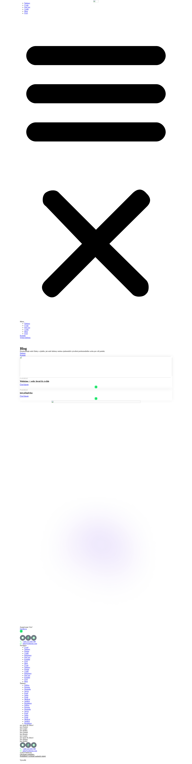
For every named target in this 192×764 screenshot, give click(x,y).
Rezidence (28, 703)
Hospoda (27, 689)
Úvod (26, 647)
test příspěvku (26, 393)
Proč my (27, 7)
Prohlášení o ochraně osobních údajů (33, 756)
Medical (27, 699)
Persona (27, 687)
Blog (26, 11)
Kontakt (27, 659)
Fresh (26, 697)
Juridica (27, 701)
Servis (26, 691)
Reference (27, 655)
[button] (96, 168)
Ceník (26, 9)
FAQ (26, 13)
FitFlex (26, 685)
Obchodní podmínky (27, 754)
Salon (26, 695)
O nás (26, 5)
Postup (26, 651)
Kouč (26, 693)
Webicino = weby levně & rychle (34, 381)
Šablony (27, 3)
